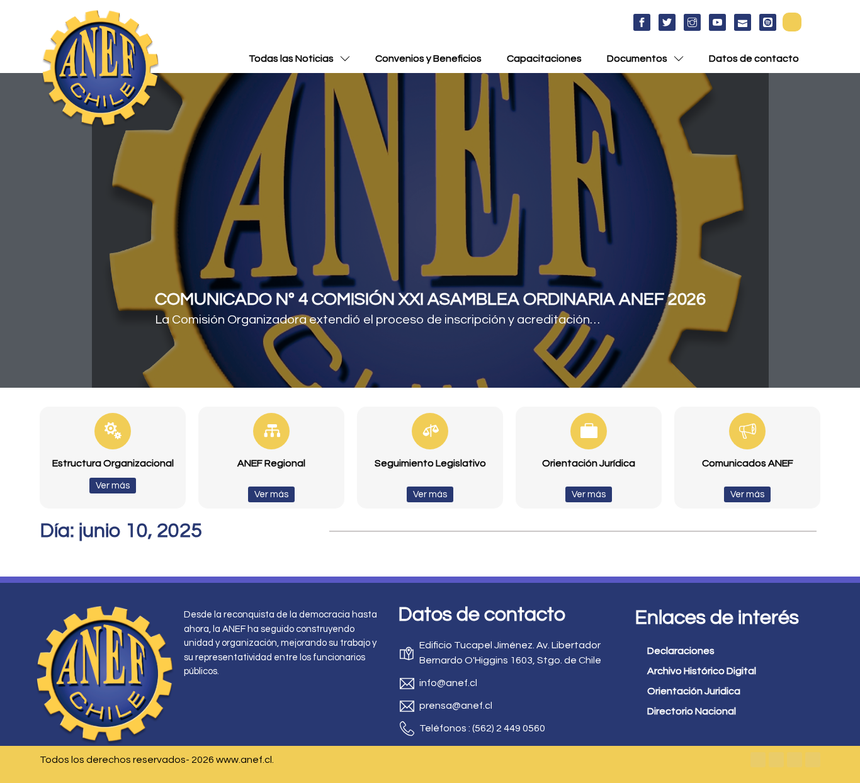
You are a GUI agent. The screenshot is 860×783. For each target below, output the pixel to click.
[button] (792, 22)
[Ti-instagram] (692, 22)
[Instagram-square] (794, 759)
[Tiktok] (812, 759)
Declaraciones (681, 651)
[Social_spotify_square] (767, 22)
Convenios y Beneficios (428, 59)
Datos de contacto (754, 59)
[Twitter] (776, 759)
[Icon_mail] (742, 22)
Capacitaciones (544, 59)
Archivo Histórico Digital (701, 671)
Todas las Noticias (291, 59)
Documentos (637, 59)
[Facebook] (758, 759)
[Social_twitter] (667, 22)
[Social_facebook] (641, 22)
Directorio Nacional (691, 711)
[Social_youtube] (717, 22)
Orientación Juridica (693, 691)
